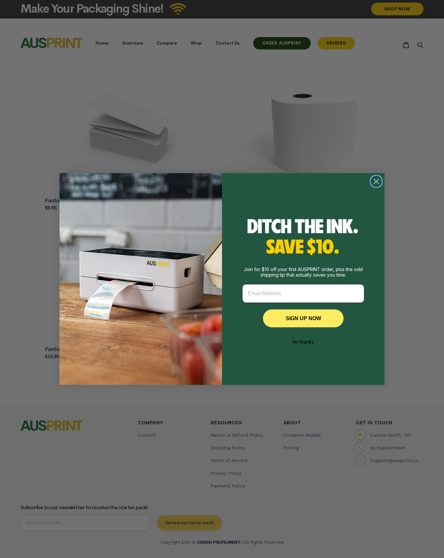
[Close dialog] (376, 181)
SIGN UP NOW (303, 318)
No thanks (303, 342)
